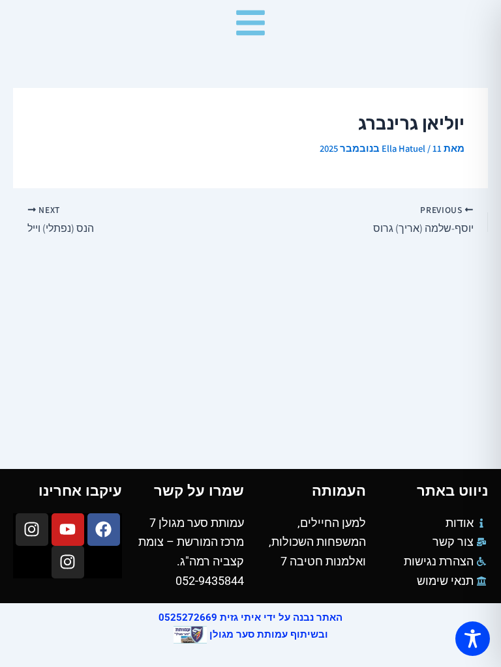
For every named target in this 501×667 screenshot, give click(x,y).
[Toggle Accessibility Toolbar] (472, 638)
